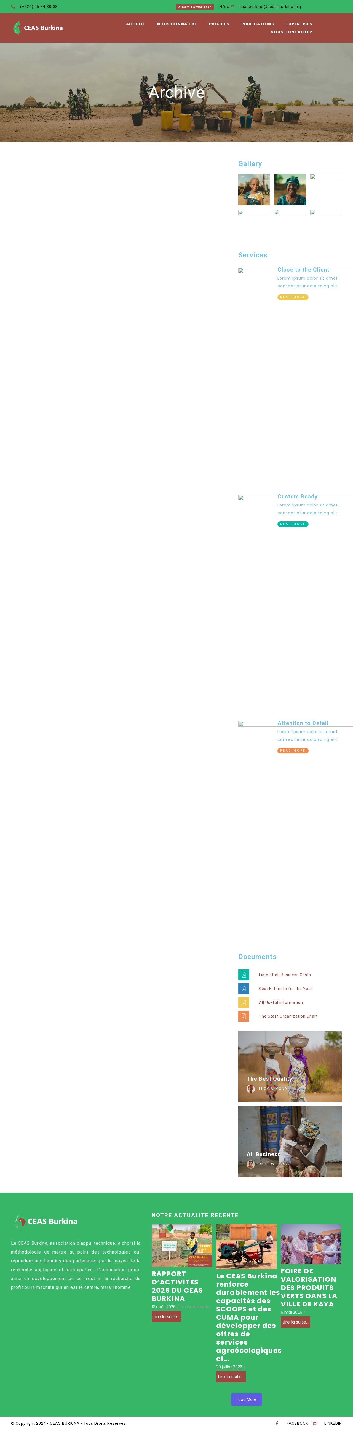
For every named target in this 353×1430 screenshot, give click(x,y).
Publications (257, 24)
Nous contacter (291, 32)
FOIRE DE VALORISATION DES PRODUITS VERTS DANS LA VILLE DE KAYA (309, 1287)
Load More (246, 1399)
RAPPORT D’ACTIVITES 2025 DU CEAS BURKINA (177, 1286)
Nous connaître (177, 24)
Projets (219, 24)
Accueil (135, 24)
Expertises (299, 24)
